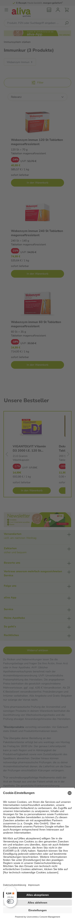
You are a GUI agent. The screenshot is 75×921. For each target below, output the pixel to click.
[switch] (10, 901)
